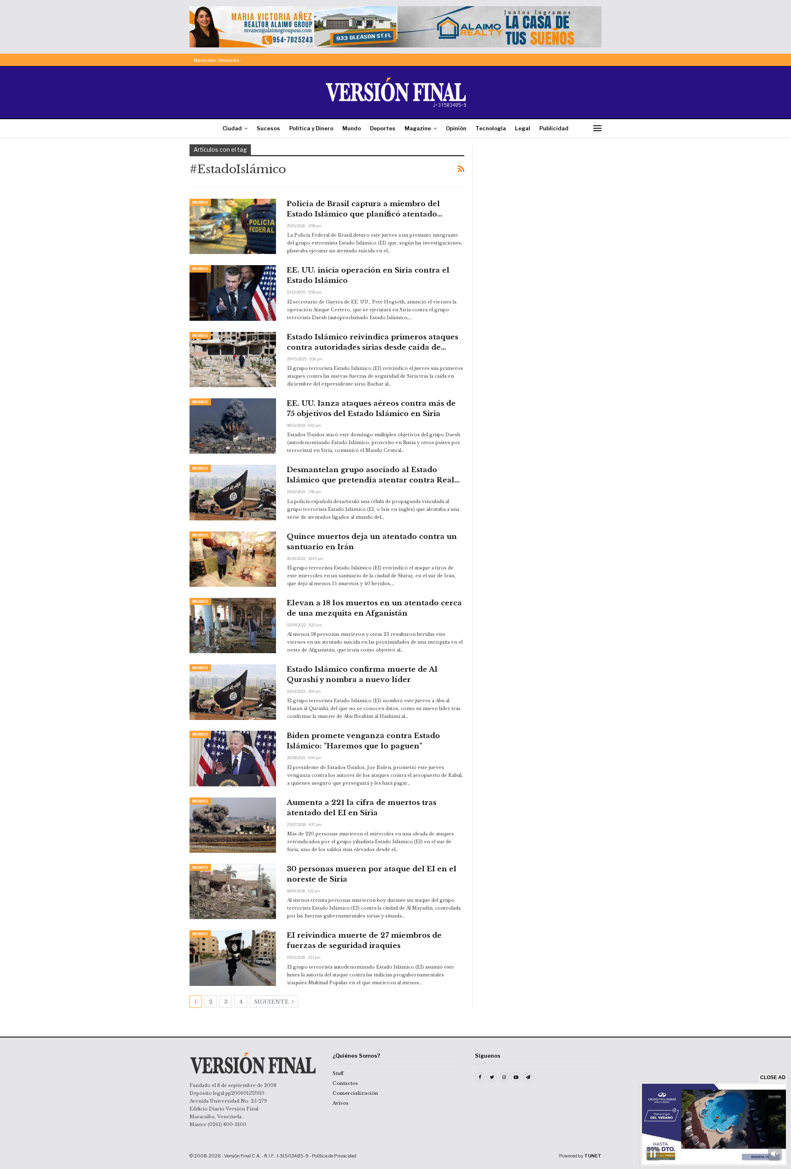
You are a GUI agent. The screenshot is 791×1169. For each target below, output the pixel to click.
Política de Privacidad (334, 1156)
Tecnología (490, 128)
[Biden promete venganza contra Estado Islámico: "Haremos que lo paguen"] (233, 758)
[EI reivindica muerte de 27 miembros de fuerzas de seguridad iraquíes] (233, 958)
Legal (522, 128)
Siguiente (272, 1002)
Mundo (351, 128)
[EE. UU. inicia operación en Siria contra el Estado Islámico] (233, 292)
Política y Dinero (311, 128)
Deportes (383, 128)
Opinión (456, 128)
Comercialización (355, 1093)
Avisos (340, 1103)
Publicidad (554, 128)
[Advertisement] (542, 195)
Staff (338, 1073)
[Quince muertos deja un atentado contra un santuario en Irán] (233, 559)
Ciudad (232, 128)
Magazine (418, 128)
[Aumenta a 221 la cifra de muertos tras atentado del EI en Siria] (233, 825)
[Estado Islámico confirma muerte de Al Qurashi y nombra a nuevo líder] (233, 692)
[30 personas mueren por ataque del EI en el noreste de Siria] (233, 891)
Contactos (345, 1083)
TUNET (592, 1156)
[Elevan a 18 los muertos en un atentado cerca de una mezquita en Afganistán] (233, 625)
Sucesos (268, 128)
